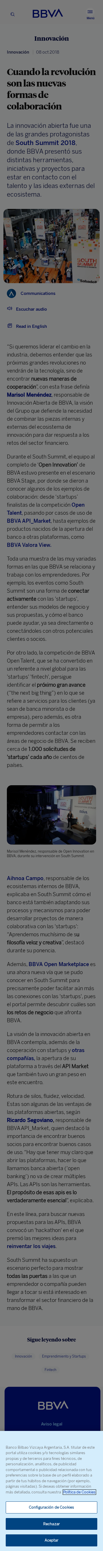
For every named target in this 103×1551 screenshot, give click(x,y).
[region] (51, 1491)
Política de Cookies (79, 1492)
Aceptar (52, 1540)
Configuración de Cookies (51, 1507)
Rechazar (51, 1524)
